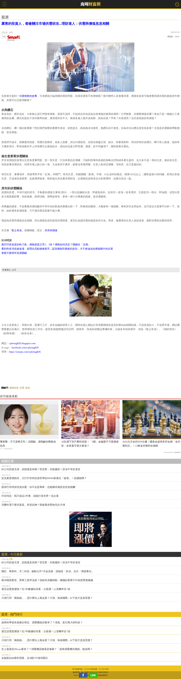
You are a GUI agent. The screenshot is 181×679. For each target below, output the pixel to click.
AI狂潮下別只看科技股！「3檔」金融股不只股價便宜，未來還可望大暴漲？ (90, 443)
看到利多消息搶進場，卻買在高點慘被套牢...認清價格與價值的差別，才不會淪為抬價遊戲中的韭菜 (57, 248)
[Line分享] (94, 675)
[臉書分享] (84, 675)
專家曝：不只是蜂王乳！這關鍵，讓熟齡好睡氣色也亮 (28, 443)
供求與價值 (51, 230)
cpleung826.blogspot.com (22, 343)
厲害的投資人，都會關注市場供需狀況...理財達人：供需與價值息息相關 (55, 23)
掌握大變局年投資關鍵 (14, 253)
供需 (22, 388)
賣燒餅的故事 (29, 96)
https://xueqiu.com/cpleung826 (25, 351)
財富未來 (11, 40)
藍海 (27, 388)
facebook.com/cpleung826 (25, 347)
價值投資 (14, 388)
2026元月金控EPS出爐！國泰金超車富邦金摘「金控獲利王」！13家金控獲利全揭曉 (151, 443)
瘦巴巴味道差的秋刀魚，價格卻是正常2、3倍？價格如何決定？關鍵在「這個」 (45, 244)
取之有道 (17, 230)
